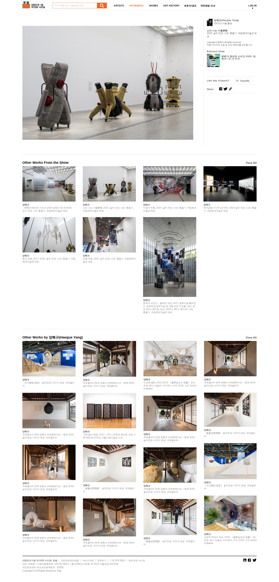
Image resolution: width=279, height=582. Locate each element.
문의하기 (101, 560)
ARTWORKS (136, 6)
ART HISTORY (171, 6)
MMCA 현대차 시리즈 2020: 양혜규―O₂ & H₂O (238, 57)
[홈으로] (34, 3)
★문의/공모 (190, 6)
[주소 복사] (230, 89)
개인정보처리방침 (70, 560)
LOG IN (252, 6)
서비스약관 (88, 560)
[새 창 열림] (220, 89)
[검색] (102, 5)
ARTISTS (119, 6)
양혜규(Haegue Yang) (226, 20)
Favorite (244, 81)
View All (251, 162)
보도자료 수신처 (136, 560)
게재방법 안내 (207, 6)
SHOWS (153, 6)
